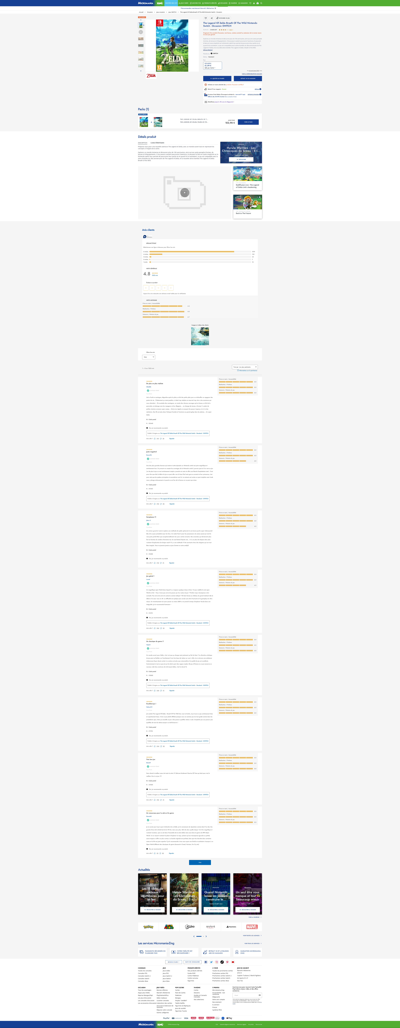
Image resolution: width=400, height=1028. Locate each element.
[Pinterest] (227, 962)
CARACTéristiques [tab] (157, 143)
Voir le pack (248, 122)
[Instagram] (216, 962)
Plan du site (259, 1024)
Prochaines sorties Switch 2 (221, 976)
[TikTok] (222, 962)
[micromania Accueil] (150, 3)
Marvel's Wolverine (243, 970)
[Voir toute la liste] (250, 3)
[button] (171, 3)
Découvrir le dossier (154, 910)
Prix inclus (254, 70)
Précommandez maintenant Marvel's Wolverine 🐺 (199, 8)
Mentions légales (241, 1024)
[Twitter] (211, 962)
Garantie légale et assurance (227, 1024)
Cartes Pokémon (193, 976)
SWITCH (215, 53)
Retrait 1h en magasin (248, 78)
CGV (217, 1024)
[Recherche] (261, 3)
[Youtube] (233, 962)
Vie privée (251, 1024)
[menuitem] (171, 3)
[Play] (184, 192)
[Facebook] (206, 962)
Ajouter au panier (218, 78)
